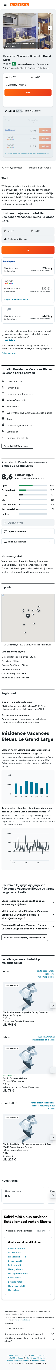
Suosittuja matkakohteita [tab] (19, 1230)
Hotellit (25, 1355)
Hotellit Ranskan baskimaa (18, 1360)
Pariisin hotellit (15, 1265)
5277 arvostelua (41, 63)
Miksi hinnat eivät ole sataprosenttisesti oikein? (24, 1340)
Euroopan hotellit (38, 1355)
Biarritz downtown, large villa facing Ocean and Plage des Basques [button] (26, 1014)
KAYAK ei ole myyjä (14, 1328)
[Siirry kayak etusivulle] (19, 4)
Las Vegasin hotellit (17, 1256)
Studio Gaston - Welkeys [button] (15, 1078)
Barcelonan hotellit (17, 1248)
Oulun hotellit (14, 1252)
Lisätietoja (9, 340)
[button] (5, 4)
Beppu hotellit (14, 1277)
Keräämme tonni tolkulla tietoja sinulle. (24, 1333)
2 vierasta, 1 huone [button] (16, 84)
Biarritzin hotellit (38, 1360)
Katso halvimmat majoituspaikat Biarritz (43, 1038)
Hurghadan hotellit (16, 1286)
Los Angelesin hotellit (18, 1273)
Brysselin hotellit (15, 1281)
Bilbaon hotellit (15, 1261)
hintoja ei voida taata (21, 1320)
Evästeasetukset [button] (9, 353)
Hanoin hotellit (15, 1290)
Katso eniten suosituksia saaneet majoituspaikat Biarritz (43, 1105)
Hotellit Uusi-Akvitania (35, 1358)
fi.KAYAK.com (12, 1355)
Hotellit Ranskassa (15, 1358)
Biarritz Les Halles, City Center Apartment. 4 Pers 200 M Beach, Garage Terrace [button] (27, 1146)
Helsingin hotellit (16, 1269)
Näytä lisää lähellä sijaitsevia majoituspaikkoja (45, 973)
